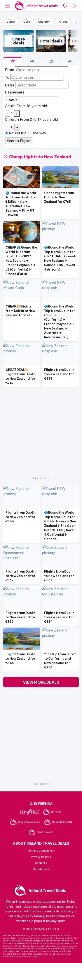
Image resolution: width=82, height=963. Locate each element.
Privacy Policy (22, 946)
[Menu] (7, 5)
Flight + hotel (50, 61)
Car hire (69, 61)
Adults (10, 106)
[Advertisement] (41, 434)
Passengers (14, 92)
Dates (9, 85)
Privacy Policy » (41, 857)
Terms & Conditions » (41, 850)
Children (12, 119)
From (9, 70)
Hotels (31, 61)
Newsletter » (41, 869)
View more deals (41, 682)
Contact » (41, 863)
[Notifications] (64, 5)
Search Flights (19, 141)
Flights (12, 61)
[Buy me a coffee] (74, 5)
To (7, 77)
